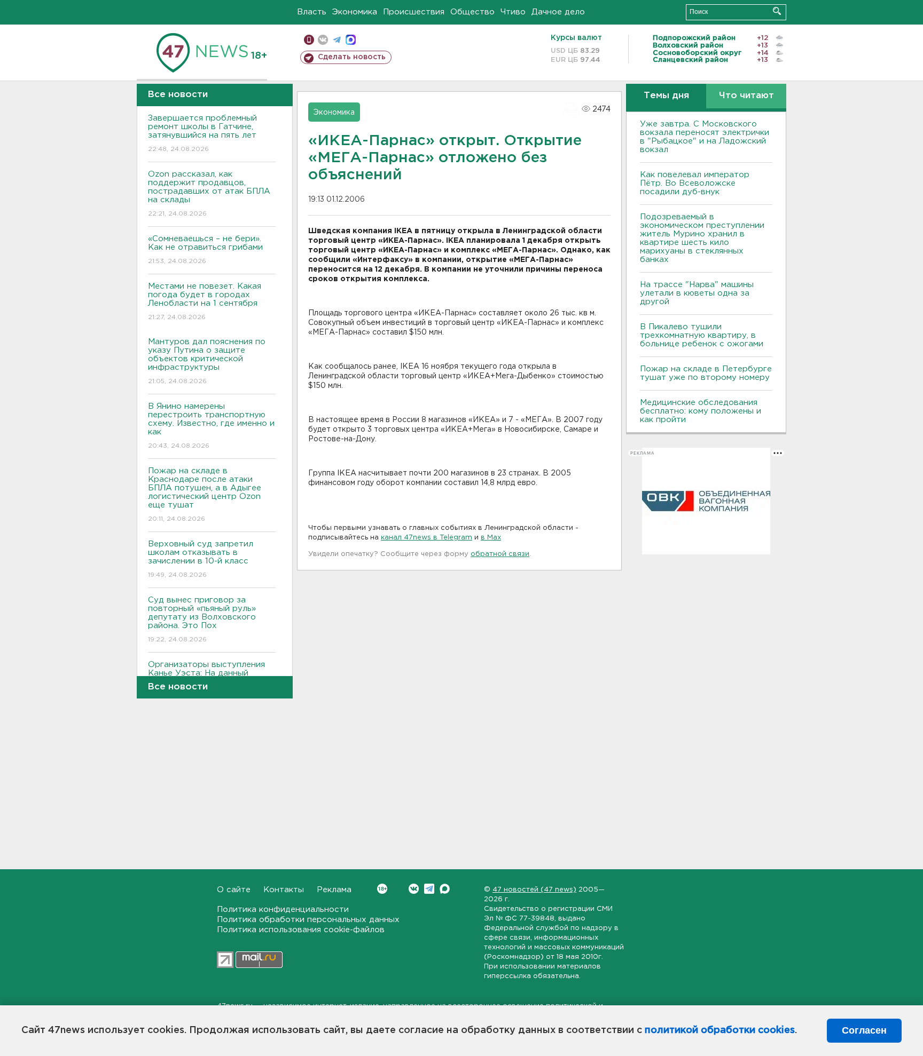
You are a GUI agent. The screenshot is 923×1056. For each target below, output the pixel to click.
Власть (311, 12)
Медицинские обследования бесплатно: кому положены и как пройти (700, 411)
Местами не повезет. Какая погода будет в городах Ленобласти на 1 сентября (204, 301)
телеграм (337, 40)
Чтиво (513, 12)
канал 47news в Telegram (426, 538)
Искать (777, 11)
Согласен (864, 1030)
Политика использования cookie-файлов (301, 929)
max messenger (351, 40)
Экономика (354, 12)
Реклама (334, 889)
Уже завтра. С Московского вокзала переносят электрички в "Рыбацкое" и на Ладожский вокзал (704, 137)
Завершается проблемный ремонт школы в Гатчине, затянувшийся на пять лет (202, 133)
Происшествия (413, 12)
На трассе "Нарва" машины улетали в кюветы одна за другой (697, 293)
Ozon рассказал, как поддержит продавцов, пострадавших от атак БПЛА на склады (209, 194)
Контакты (283, 889)
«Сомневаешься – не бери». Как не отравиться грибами (205, 249)
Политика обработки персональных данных (308, 919)
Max (445, 889)
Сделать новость (352, 57)
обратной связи (500, 554)
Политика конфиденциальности (283, 909)
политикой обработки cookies (720, 1030)
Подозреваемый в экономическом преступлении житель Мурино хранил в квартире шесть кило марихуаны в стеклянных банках (702, 238)
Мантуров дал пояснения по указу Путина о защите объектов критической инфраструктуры (206, 361)
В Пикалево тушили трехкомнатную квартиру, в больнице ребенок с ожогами (701, 335)
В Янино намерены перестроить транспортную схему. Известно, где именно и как (211, 426)
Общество (472, 12)
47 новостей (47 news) (534, 890)
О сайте (234, 889)
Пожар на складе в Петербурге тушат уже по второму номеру (706, 373)
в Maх (491, 538)
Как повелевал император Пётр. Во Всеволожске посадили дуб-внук (694, 183)
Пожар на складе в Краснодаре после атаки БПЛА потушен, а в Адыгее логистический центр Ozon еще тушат (204, 494)
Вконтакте (414, 889)
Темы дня (666, 96)
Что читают (746, 96)
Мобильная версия (309, 40)
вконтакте (323, 40)
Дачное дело (558, 12)
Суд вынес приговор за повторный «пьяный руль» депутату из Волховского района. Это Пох (202, 619)
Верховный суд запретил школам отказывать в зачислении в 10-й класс (200, 559)
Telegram (429, 889)
